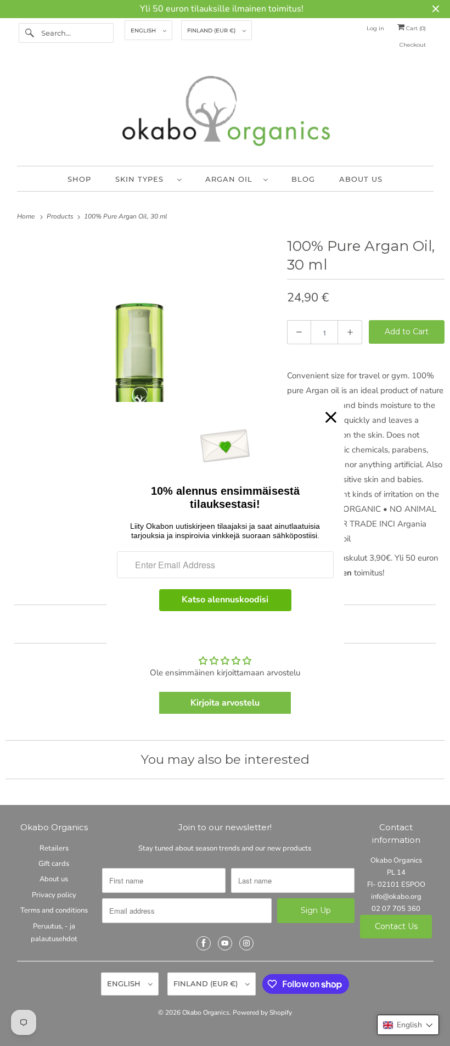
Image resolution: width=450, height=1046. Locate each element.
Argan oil (231, 179)
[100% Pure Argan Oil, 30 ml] (140, 369)
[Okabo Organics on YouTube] (225, 943)
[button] (408, 1024)
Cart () (415, 28)
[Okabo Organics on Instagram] (246, 943)
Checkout (413, 44)
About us (361, 179)
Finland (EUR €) (212, 30)
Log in (375, 28)
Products (61, 216)
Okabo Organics (205, 1012)
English (144, 30)
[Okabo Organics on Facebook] (203, 943)
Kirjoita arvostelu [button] (225, 703)
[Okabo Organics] (225, 113)
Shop (79, 179)
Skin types (143, 179)
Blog (303, 179)
